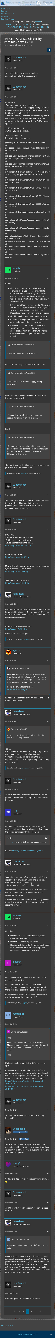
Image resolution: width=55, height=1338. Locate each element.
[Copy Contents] (46, 838)
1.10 (36, 27)
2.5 (23, 24)
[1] (10, 842)
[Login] (45, 3)
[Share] (49, 50)
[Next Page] (40, 1311)
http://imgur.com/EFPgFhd (16, 583)
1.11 (41, 27)
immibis (24, 473)
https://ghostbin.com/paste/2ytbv (26, 850)
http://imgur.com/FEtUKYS (16, 557)
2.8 (35, 24)
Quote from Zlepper (19, 1032)
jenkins (38, 22)
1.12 (46, 27)
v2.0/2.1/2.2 (11, 24)
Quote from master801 (20, 1239)
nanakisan (25, 639)
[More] (48, 68)
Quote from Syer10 (19, 729)
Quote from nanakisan (20, 668)
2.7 (31, 24)
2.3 (18, 24)
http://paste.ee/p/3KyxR (15, 629)
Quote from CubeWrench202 (23, 344)
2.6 (27, 24)
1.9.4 (30, 27)
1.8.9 (25, 27)
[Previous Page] (15, 1311)
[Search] (38, 3)
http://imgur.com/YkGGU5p (16, 571)
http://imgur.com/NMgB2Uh (17, 545)
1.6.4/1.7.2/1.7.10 (13, 27)
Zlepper (24, 1003)
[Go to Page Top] (51, 1334)
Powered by (28, 1334)
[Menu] (51, 3)
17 (36, 1311)
